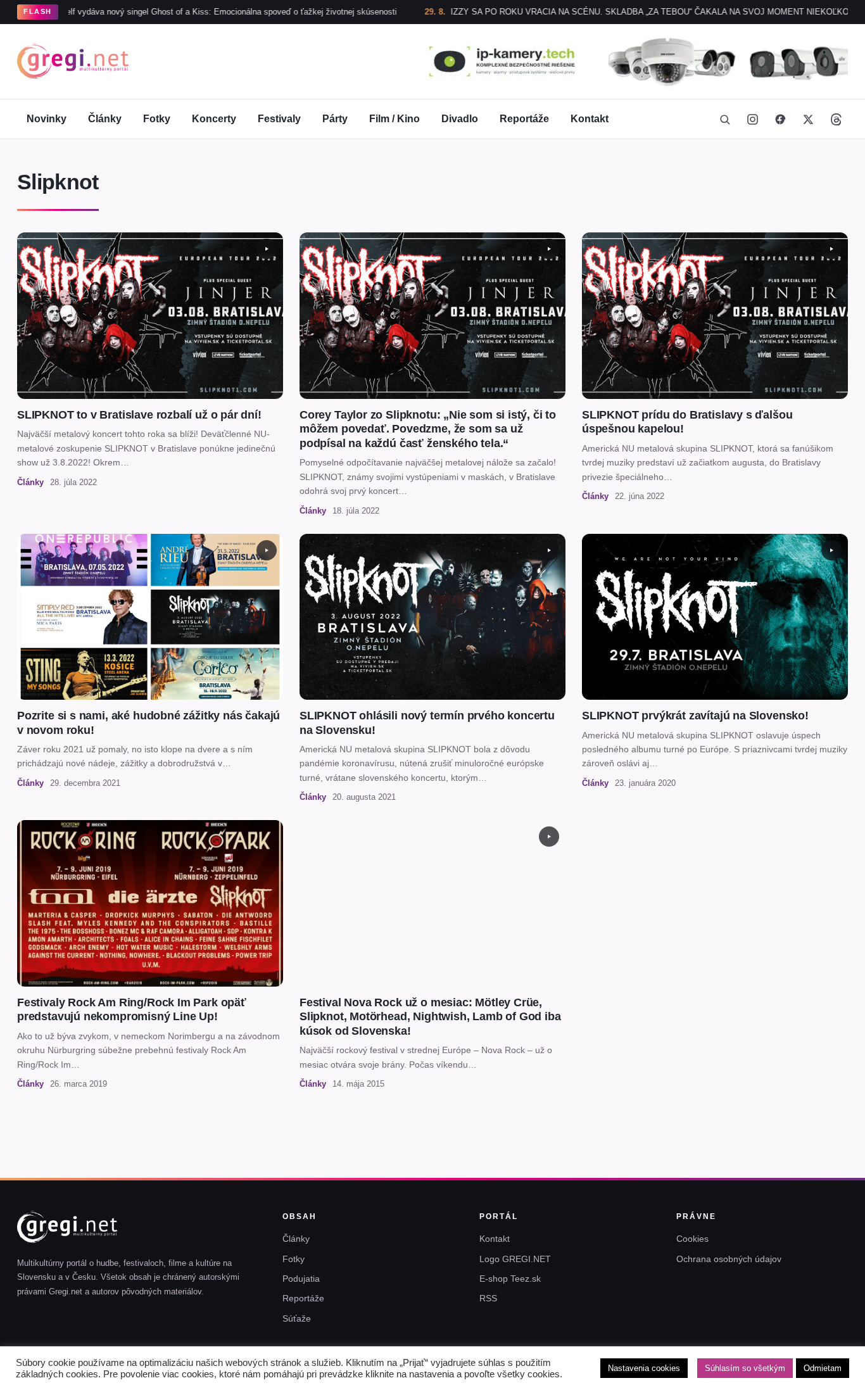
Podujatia (301, 1278)
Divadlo (459, 118)
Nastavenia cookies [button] (644, 1368)
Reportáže (524, 118)
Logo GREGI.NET (515, 1259)
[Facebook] (780, 119)
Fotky (156, 118)
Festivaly (279, 118)
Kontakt (590, 118)
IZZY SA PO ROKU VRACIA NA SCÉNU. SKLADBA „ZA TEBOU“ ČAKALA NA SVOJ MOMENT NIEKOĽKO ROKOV (613, 11)
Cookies (692, 1239)
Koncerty (214, 118)
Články (105, 118)
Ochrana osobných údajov (728, 1259)
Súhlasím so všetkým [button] (745, 1368)
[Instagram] (752, 119)
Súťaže (296, 1318)
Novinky (46, 118)
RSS (488, 1298)
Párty (335, 118)
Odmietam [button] (823, 1368)
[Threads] (836, 119)
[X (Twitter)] (808, 119)
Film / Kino (394, 118)
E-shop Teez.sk (510, 1278)
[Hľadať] (724, 119)
